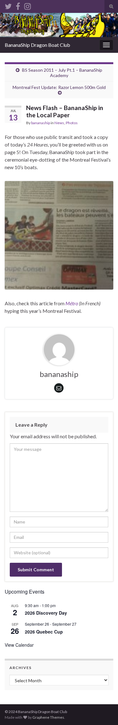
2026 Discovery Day (46, 613)
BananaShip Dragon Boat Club (37, 45)
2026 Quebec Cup (44, 631)
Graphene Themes (48, 717)
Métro (71, 303)
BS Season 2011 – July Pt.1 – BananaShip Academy (62, 72)
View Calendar (19, 645)
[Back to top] (104, 711)
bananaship (40, 122)
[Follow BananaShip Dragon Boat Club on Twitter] (8, 5)
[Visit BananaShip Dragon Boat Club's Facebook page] (18, 5)
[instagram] (27, 5)
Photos (72, 122)
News (59, 122)
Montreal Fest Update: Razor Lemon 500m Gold (59, 87)
